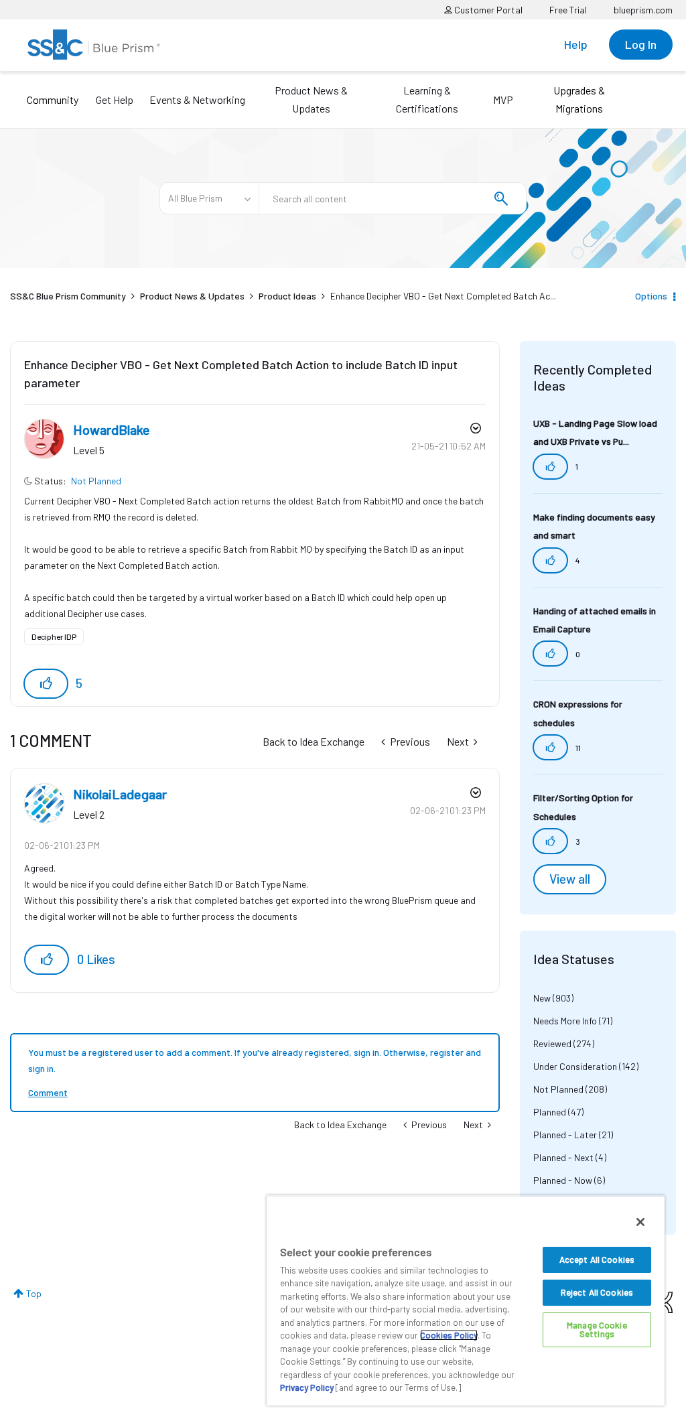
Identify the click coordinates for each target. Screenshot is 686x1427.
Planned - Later (565, 1134)
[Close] (640, 1222)
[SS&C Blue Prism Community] (94, 44)
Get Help (114, 99)
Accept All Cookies (596, 1259)
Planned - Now (562, 1180)
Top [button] (34, 1293)
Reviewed (552, 1043)
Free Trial (568, 9)
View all (569, 879)
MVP (503, 99)
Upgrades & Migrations (579, 99)
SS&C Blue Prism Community (68, 295)
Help (576, 44)
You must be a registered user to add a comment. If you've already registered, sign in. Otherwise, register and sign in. (254, 1060)
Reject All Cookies (597, 1292)
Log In (641, 44)
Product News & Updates (311, 99)
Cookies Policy (449, 1335)
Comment (48, 1092)
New (542, 998)
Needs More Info (565, 1020)
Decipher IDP (53, 636)
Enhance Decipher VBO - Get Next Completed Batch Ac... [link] (443, 295)
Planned (549, 1111)
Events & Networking (197, 99)
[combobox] (393, 198)
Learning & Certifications (427, 99)
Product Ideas (287, 295)
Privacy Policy (307, 1387)
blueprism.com (643, 9)
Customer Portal (487, 9)
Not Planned (96, 480)
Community (52, 99)
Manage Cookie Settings (597, 1329)
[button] (45, 684)
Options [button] (651, 295)
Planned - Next (563, 1157)
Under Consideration (575, 1066)
